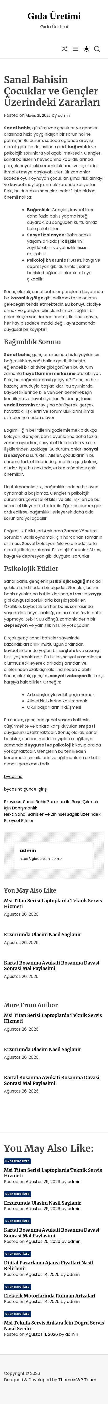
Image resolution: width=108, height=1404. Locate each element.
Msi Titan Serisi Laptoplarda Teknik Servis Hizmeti (53, 903)
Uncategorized (17, 1161)
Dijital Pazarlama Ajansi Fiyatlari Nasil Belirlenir (48, 1265)
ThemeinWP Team (77, 1380)
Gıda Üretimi (54, 16)
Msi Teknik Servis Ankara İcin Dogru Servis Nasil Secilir (54, 1326)
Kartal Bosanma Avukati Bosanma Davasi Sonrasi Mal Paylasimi (51, 966)
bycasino (13, 776)
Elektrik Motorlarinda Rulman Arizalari (49, 1296)
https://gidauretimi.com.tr (41, 858)
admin (64, 115)
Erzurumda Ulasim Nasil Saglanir (42, 934)
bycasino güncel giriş (25, 789)
